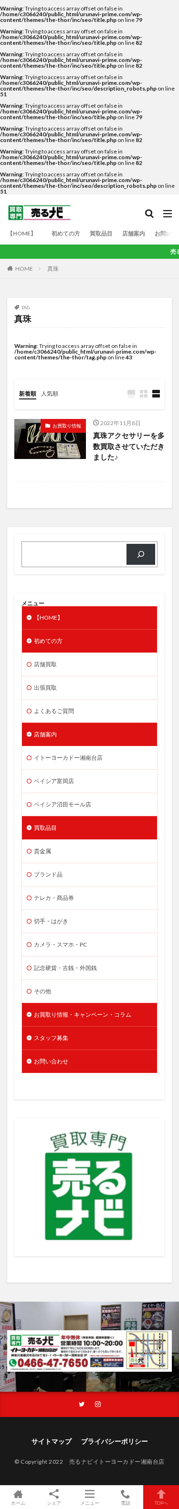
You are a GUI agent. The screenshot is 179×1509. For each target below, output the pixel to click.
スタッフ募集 (51, 1037)
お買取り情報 (67, 425)
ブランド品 (48, 874)
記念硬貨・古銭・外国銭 (65, 967)
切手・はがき (51, 921)
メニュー (89, 1502)
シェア (54, 1503)
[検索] (140, 554)
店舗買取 (45, 664)
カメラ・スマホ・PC (60, 944)
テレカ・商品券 (54, 897)
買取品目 (101, 233)
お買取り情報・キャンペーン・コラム (82, 1014)
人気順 (49, 393)
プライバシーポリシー (114, 1441)
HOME (24, 268)
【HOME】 (24, 233)
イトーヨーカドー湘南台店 (68, 757)
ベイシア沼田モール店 (62, 804)
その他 (42, 991)
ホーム (18, 1502)
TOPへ (161, 1502)
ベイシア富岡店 (54, 781)
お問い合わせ (51, 1061)
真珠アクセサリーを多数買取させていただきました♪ (129, 446)
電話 (125, 1502)
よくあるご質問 (54, 710)
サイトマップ (52, 1441)
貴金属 (42, 851)
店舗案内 (133, 233)
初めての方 (66, 233)
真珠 (53, 268)
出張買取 (45, 687)
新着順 (27, 393)
